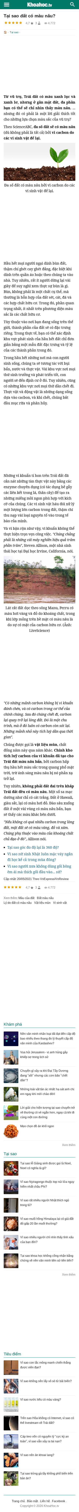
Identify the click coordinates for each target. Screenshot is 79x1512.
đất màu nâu (45, 898)
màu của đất (26, 898)
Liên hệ (45, 1501)
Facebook (58, 1501)
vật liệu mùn (42, 902)
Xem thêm (68, 1145)
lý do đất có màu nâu (18, 902)
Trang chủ (18, 1501)
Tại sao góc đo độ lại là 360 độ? (33, 847)
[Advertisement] (39, 64)
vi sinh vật (60, 902)
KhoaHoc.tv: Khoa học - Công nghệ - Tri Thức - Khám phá (39, 4)
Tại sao (14, 32)
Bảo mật (32, 1501)
